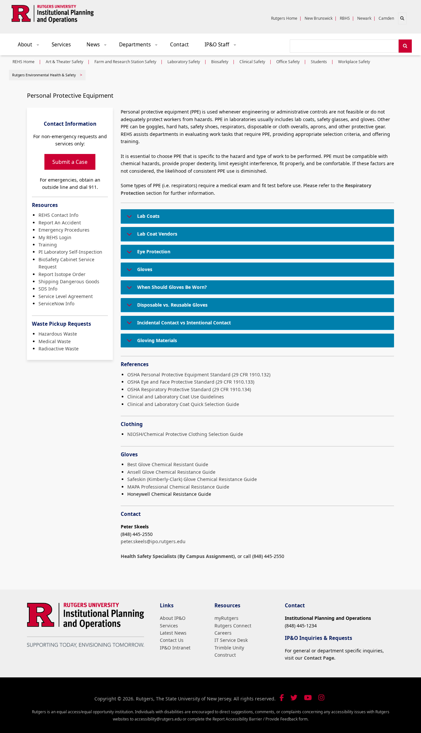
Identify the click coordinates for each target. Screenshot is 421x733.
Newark (364, 18)
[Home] (53, 13)
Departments (140, 46)
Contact (179, 44)
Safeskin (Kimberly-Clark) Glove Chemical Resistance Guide (192, 479)
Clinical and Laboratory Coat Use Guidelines (175, 396)
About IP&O (173, 618)
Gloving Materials (157, 340)
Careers (223, 633)
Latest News (173, 633)
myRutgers (226, 618)
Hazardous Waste (57, 334)
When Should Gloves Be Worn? (172, 287)
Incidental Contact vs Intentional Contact (184, 322)
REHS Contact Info (58, 215)
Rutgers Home (284, 18)
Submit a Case (69, 161)
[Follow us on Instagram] (321, 697)
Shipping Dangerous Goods (68, 281)
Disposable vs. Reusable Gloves (172, 305)
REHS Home (23, 61)
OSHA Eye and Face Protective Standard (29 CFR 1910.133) (190, 382)
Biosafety (219, 61)
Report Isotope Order (62, 274)
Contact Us (172, 640)
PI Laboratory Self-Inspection (70, 252)
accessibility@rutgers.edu (158, 719)
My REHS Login (54, 237)
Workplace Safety (354, 61)
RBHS (345, 18)
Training (47, 244)
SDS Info (47, 289)
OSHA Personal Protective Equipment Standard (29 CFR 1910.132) (198, 374)
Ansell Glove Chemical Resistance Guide (171, 472)
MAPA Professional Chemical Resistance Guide (178, 487)
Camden (386, 18)
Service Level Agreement (65, 296)
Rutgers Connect (232, 625)
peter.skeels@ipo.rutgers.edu (153, 541)
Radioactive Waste (58, 348)
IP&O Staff (223, 46)
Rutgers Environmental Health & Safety (44, 75)
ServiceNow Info (56, 303)
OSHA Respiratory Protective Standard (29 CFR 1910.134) (189, 389)
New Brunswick (319, 18)
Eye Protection (153, 251)
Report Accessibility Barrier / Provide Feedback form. (260, 719)
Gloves (144, 269)
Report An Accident (59, 222)
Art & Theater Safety (64, 61)
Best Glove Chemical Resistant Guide (167, 464)
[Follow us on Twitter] (294, 697)
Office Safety (288, 61)
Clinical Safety (252, 61)
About (31, 46)
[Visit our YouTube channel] (307, 697)
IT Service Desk (231, 640)
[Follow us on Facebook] (281, 697)
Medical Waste (54, 341)
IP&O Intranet (175, 648)
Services (61, 44)
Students (319, 61)
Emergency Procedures (63, 230)
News (99, 46)
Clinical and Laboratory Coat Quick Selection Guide (183, 404)
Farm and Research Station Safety (125, 61)
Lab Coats (148, 216)
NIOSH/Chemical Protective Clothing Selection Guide (185, 434)
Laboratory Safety (183, 61)
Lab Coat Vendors (157, 234)
